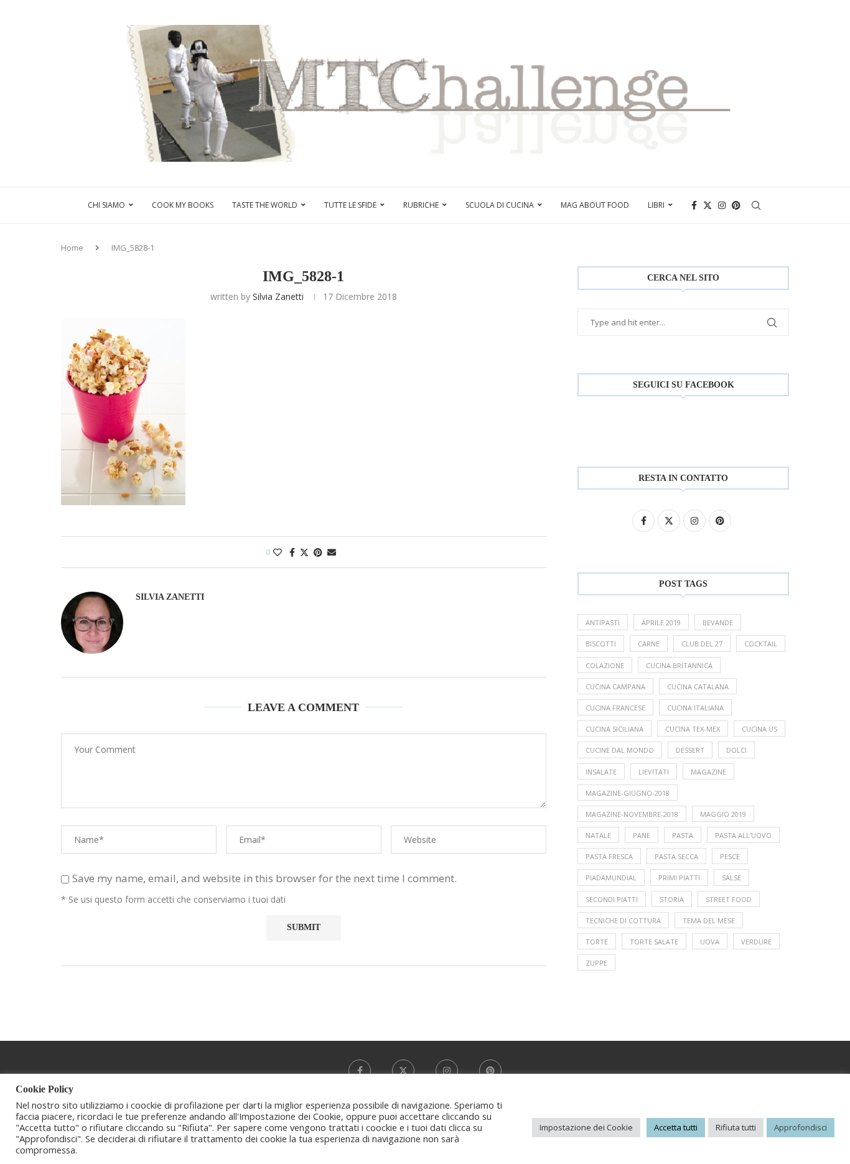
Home (72, 247)
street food (729, 899)
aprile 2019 (661, 622)
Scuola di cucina (499, 205)
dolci (736, 750)
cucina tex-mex (692, 728)
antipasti (603, 622)
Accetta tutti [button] (676, 1127)
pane (641, 835)
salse (731, 877)
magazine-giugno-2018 (628, 793)
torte (597, 941)
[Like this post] (277, 552)
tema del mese (709, 920)
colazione (605, 665)
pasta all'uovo (743, 835)
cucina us (759, 728)
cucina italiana (695, 707)
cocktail (760, 643)
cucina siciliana (614, 728)
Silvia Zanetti (278, 296)
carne (649, 643)
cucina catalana (698, 686)
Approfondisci (800, 1127)
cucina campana (615, 686)
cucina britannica (679, 665)
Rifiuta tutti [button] (736, 1127)
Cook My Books (182, 205)
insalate (601, 771)
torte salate (654, 941)
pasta (682, 835)
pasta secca (676, 856)
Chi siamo (106, 205)
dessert (690, 750)
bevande (718, 622)
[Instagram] (722, 205)
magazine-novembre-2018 (632, 814)
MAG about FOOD (595, 205)
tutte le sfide (350, 205)
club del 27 (701, 643)
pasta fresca (609, 856)
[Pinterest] (736, 205)
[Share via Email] (331, 552)
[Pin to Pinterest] (318, 552)
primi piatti (679, 877)
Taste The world (264, 205)
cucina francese (615, 707)
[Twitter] (707, 205)
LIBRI (656, 205)
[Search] (756, 205)
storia (672, 899)
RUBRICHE (421, 205)
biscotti (601, 643)
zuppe (596, 962)
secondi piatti (612, 899)
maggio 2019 (723, 814)
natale (598, 835)
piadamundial (611, 877)
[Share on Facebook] (292, 552)
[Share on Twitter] (304, 552)
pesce (730, 856)
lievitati (653, 771)
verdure (756, 941)
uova (709, 941)
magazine (708, 771)
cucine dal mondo (620, 750)
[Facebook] (694, 205)
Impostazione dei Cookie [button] (586, 1127)
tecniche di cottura (623, 920)
